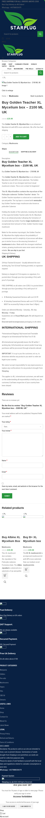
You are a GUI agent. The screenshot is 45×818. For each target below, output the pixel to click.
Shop (2, 712)
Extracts (3, 700)
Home (4, 96)
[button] (5, 576)
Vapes (2, 687)
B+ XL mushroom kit (33, 553)
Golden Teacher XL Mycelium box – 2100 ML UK (22, 171)
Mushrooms (13, 96)
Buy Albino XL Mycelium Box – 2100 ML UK (11, 541)
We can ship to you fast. (16, 250)
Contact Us (4, 717)
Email (4, 472)
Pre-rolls (3, 678)
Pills (1, 691)
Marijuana (3, 670)
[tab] (13, 152)
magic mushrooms (32, 221)
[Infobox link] (20, 609)
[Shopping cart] (3, 58)
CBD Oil (2, 695)
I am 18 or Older (8, 806)
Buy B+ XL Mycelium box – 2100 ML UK (32, 541)
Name (4, 460)
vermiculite (38, 200)
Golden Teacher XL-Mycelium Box (17, 124)
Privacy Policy (5, 734)
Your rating (6, 422)
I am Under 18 (25, 806)
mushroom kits (28, 565)
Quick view (5, 582)
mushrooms (6, 244)
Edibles (2, 674)
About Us (3, 721)
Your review (7, 431)
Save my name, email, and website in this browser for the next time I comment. (22, 487)
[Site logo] (20, 20)
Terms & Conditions (7, 742)
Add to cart (21, 137)
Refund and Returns (7, 738)
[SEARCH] (40, 34)
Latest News (4, 725)
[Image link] (21, 779)
